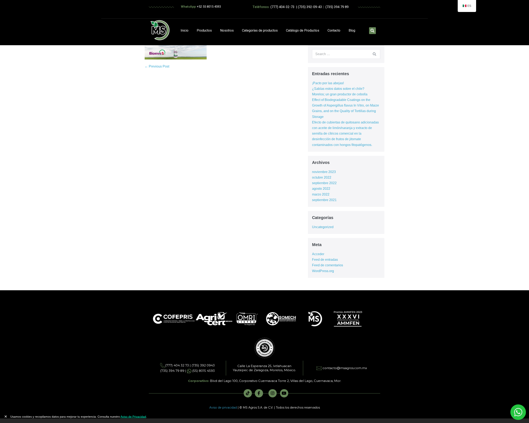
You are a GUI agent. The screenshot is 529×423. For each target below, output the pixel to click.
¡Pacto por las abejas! (328, 83)
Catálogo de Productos (302, 30)
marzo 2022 (320, 194)
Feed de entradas (325, 259)
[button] (372, 30)
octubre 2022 (321, 177)
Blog (352, 30)
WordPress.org (323, 271)
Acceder (318, 254)
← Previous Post (157, 66)
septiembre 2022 (324, 183)
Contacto (334, 30)
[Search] (374, 54)
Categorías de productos (260, 30)
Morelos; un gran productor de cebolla (339, 94)
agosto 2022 (321, 188)
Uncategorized (323, 227)
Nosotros (227, 30)
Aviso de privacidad (223, 407)
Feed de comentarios (327, 265)
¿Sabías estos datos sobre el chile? (338, 88)
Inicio (184, 30)
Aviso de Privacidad (133, 416)
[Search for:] (346, 54)
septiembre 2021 (324, 200)
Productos (204, 30)
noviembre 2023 (324, 172)
